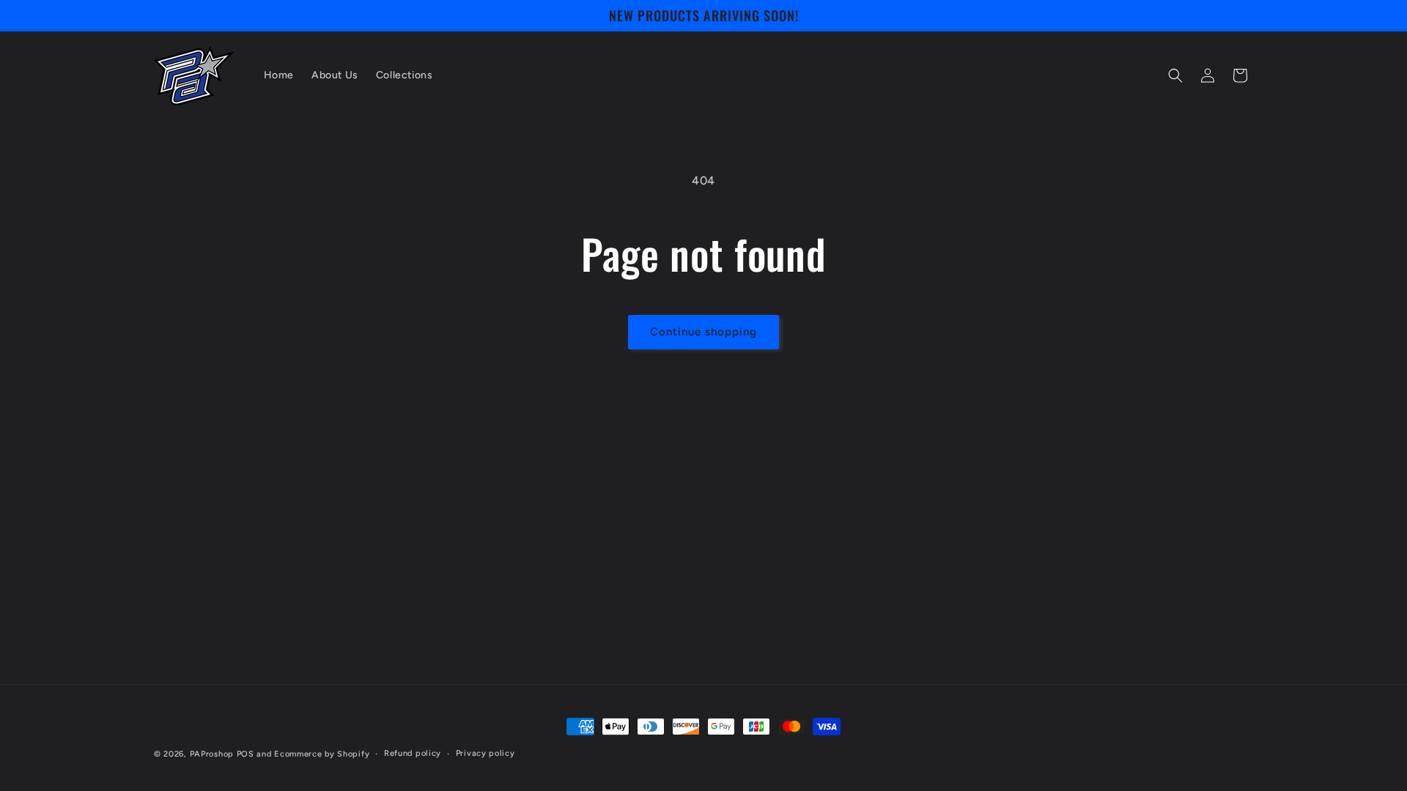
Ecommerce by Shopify (321, 754)
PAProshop (212, 754)
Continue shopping (703, 331)
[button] (1175, 75)
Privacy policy (485, 753)
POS (245, 754)
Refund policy (412, 753)
